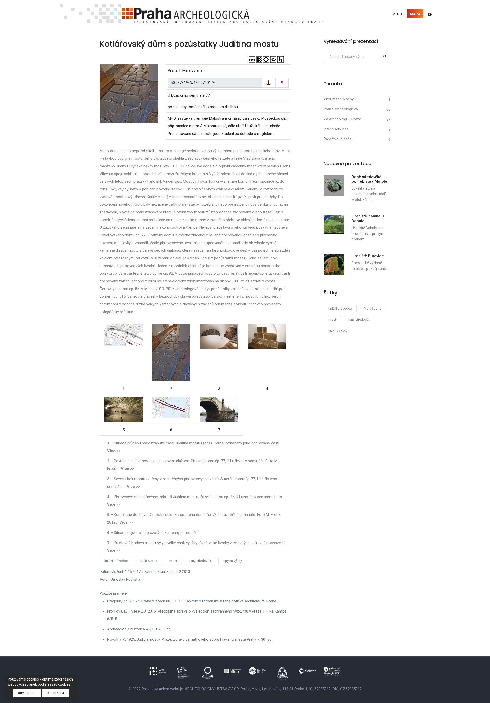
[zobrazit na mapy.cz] (282, 83)
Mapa (415, 13)
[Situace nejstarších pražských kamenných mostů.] (171, 407)
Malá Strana (148, 561)
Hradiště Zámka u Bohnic (368, 218)
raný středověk (200, 561)
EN (430, 14)
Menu (397, 13)
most (173, 561)
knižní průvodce (116, 561)
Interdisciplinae (336, 129)
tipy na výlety (232, 561)
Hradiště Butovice (368, 255)
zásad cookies (58, 684)
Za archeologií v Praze (342, 119)
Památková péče (338, 139)
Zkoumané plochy (339, 99)
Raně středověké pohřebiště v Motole (369, 179)
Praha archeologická (341, 109)
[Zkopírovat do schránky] (268, 83)
